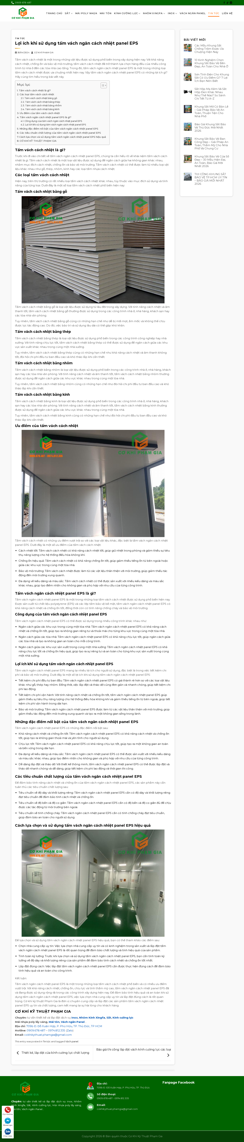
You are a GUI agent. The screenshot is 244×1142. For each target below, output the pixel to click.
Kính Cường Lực (126, 13)
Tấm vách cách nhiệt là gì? (35, 90)
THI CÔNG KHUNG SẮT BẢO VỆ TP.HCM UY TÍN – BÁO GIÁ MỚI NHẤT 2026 (211, 179)
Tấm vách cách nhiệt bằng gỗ (40, 98)
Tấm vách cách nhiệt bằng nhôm (43, 105)
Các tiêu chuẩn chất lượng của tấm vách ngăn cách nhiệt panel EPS (60, 132)
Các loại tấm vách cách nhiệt (37, 94)
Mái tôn (54, 1022)
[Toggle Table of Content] (102, 85)
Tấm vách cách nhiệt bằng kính (42, 109)
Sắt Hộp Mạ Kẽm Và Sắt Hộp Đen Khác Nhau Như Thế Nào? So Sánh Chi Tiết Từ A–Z (210, 93)
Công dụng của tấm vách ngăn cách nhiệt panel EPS (53, 121)
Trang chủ (54, 13)
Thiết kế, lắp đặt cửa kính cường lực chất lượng (55, 1052)
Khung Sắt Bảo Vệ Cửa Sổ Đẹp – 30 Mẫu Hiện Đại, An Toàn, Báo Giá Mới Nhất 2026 (212, 161)
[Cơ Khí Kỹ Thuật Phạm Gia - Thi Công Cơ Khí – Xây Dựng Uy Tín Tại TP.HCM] (23, 13)
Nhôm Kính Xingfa (92, 1017)
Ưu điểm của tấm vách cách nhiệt (40, 113)
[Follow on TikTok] (227, 3)
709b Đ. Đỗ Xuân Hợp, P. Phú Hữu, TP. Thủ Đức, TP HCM (64, 1026)
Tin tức (213, 13)
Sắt (67, 13)
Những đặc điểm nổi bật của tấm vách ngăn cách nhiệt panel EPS (58, 128)
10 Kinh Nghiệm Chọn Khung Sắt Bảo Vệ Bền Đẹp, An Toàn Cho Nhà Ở (211, 63)
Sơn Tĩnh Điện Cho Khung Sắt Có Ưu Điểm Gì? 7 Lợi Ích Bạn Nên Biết (212, 78)
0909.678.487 (36, 1030)
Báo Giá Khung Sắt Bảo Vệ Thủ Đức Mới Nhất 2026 (210, 127)
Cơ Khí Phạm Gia (43, 52)
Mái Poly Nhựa (86, 13)
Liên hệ (227, 13)
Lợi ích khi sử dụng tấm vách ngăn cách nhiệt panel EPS (55, 124)
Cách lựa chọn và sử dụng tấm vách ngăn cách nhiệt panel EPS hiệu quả (62, 136)
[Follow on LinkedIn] (231, 3)
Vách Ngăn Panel (193, 13)
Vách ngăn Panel (72, 1022)
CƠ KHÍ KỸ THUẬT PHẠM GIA (38, 140)
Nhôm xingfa (153, 13)
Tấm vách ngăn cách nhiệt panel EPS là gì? (45, 117)
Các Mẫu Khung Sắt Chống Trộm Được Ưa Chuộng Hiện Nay (209, 49)
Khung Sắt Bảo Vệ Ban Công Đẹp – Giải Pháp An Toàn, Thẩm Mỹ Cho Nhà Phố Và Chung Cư (211, 143)
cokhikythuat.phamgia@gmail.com (48, 1034)
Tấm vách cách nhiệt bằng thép (42, 102)
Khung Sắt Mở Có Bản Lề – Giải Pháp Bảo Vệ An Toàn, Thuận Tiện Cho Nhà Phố (211, 111)
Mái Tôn (105, 13)
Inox (171, 13)
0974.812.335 (56, 1030)
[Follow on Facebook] (224, 3)
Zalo (70, 1030)
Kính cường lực (123, 1017)
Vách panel (71, 1041)
